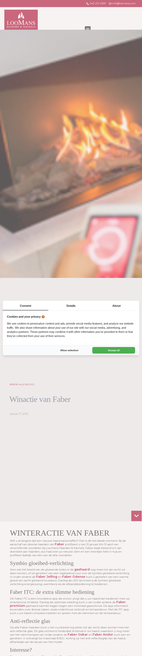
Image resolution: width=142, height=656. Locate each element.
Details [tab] (71, 305)
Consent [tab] (25, 305)
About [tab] (116, 305)
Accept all (114, 350)
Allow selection (69, 350)
